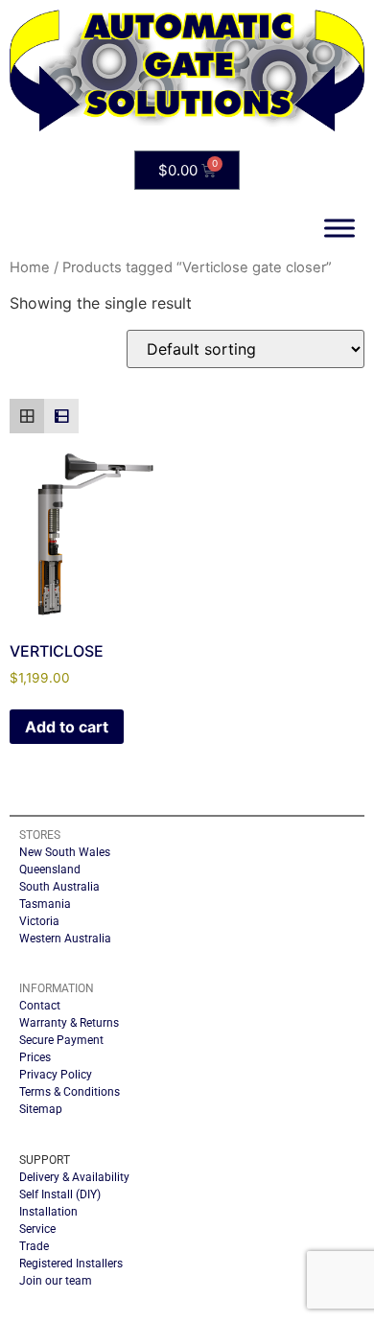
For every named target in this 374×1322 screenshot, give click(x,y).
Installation (48, 1211)
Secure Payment (61, 1040)
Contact (39, 1005)
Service (37, 1229)
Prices (35, 1057)
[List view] (61, 416)
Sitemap (40, 1109)
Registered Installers (71, 1263)
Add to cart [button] (66, 726)
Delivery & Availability (74, 1177)
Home (30, 267)
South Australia (59, 886)
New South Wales (64, 852)
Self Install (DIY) (60, 1194)
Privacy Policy (55, 1074)
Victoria (39, 921)
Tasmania (45, 904)
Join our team (55, 1280)
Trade (34, 1246)
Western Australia (65, 938)
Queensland (50, 869)
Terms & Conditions (69, 1092)
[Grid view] (27, 416)
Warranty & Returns (69, 1023)
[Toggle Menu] (339, 228)
